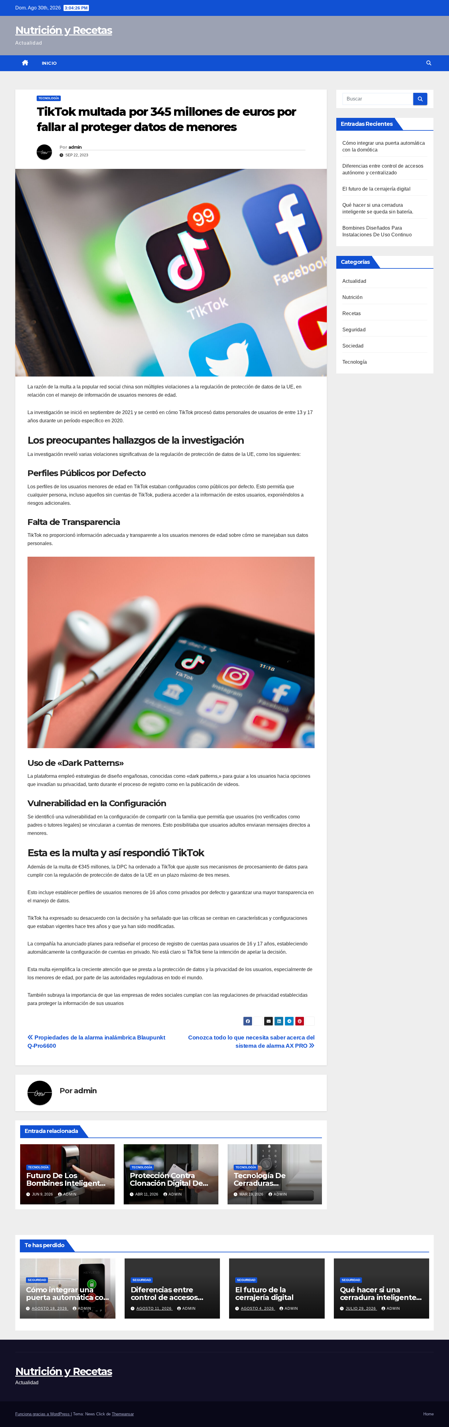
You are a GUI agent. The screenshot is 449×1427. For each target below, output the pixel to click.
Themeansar (123, 1414)
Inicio (49, 63)
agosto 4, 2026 (258, 1308)
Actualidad (354, 281)
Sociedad (353, 345)
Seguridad (354, 329)
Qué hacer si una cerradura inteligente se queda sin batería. (378, 1297)
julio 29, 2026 (361, 1308)
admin (75, 147)
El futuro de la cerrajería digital (376, 188)
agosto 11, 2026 (155, 1308)
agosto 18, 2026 (50, 1308)
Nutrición (352, 297)
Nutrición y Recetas (63, 30)
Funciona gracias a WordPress (43, 1414)
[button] (428, 63)
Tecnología (48, 98)
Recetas (351, 313)
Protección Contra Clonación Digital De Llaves (166, 1183)
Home (428, 1414)
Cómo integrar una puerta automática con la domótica (67, 1297)
